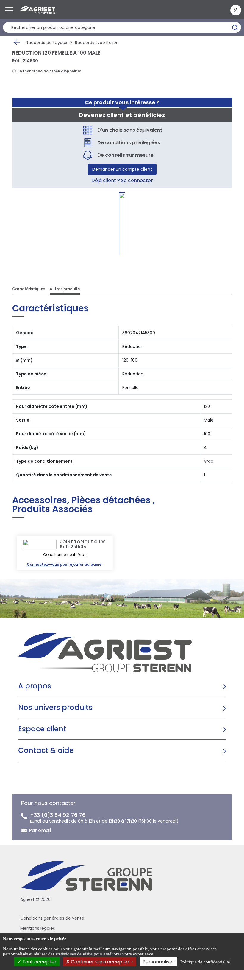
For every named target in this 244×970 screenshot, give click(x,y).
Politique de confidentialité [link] (205, 962)
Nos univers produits (55, 707)
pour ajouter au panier (65, 564)
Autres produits (65, 288)
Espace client (42, 729)
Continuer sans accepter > (101, 961)
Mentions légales (37, 928)
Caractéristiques (28, 288)
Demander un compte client (122, 169)
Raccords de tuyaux (46, 43)
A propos (34, 686)
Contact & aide (46, 750)
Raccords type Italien (97, 43)
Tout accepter (39, 961)
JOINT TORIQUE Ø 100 (83, 542)
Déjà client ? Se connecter (122, 180)
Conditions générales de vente (52, 918)
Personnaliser (158, 961)
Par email (40, 830)
